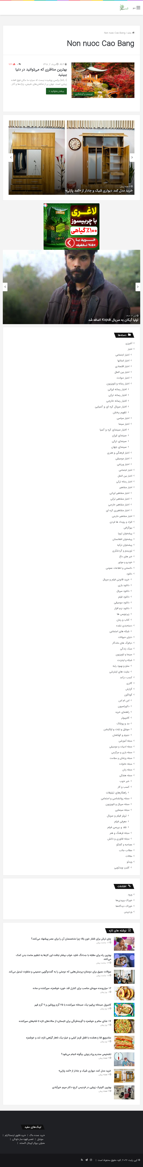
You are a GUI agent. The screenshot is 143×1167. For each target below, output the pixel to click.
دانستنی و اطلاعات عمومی (119, 568)
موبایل (40, 1139)
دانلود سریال (123, 591)
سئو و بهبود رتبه (121, 666)
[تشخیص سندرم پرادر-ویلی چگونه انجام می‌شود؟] (124, 1059)
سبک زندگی (126, 649)
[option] (71, 157)
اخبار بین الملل (122, 372)
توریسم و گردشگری (122, 551)
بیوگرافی (128, 528)
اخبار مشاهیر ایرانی (119, 493)
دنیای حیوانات (125, 637)
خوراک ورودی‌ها (124, 900)
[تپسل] (45, 205)
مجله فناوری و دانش (118, 839)
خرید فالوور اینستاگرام (15, 1135)
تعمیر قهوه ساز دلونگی (23, 1139)
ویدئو (129, 862)
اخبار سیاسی (123, 418)
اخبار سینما (124, 424)
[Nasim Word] (123, 7)
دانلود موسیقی (121, 603)
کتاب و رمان (123, 620)
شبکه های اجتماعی (119, 631)
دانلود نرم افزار (121, 608)
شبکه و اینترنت (124, 660)
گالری (129, 683)
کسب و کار (123, 787)
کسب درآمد (126, 677)
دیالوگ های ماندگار (122, 643)
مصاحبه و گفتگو (124, 845)
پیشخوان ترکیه (124, 545)
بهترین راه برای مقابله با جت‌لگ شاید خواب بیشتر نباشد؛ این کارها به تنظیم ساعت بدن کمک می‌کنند (63, 957)
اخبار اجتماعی (122, 355)
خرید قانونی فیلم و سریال (116, 580)
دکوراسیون (123, 706)
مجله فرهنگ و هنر (119, 833)
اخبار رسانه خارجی (116, 401)
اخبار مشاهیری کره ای (117, 510)
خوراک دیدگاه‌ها (124, 906)
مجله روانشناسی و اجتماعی (115, 798)
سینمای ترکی (119, 441)
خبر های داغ (125, 557)
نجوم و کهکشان (120, 735)
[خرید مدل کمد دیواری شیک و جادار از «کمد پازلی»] (124, 1076)
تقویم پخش (120, 412)
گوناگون (128, 695)
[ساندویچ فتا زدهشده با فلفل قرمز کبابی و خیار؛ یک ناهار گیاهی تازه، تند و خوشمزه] (124, 1043)
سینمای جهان (119, 447)
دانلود (129, 574)
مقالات (128, 856)
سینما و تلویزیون (124, 654)
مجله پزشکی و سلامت (121, 758)
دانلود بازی (123, 585)
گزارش (128, 689)
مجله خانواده (125, 764)
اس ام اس (123, 701)
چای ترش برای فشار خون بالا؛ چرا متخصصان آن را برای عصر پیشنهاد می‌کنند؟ (71, 939)
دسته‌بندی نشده (124, 626)
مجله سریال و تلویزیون (117, 804)
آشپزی (128, 343)
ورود (130, 895)
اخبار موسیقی (122, 459)
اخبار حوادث (123, 378)
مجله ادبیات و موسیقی (120, 747)
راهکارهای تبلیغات (116, 793)
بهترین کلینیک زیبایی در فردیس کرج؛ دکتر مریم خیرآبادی (81, 1087)
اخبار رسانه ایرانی (117, 389)
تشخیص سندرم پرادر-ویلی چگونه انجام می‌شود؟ (86, 1054)
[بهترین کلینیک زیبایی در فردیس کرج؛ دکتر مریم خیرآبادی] (124, 1092)
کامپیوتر (125, 718)
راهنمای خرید (122, 712)
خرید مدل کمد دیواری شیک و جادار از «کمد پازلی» (99, 190)
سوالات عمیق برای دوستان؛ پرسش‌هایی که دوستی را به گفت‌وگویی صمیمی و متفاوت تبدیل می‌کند (60, 972)
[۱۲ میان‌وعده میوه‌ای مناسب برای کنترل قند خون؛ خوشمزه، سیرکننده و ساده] (124, 993)
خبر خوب (124, 781)
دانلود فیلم (123, 597)
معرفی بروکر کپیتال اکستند (32, 1143)
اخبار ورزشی (123, 464)
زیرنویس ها (123, 614)
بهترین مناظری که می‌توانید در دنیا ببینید (41, 72)
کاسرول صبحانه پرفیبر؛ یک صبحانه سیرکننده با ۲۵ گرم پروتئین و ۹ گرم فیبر (72, 1005)
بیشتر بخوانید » (56, 91)
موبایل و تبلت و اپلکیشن (116, 729)
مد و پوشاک (123, 724)
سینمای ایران (119, 436)
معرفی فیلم (120, 822)
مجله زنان (127, 770)
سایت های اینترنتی (119, 672)
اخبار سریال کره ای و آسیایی (111, 407)
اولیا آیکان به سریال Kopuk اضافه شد (113, 319)
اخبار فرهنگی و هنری (118, 453)
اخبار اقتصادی (122, 366)
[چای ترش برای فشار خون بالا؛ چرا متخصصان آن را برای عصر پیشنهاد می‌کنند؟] (124, 944)
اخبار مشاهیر (125, 487)
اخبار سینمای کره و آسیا (113, 430)
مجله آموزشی (125, 741)
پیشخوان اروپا (125, 533)
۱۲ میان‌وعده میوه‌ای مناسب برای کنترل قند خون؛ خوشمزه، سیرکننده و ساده (72, 988)
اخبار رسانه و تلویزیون (118, 384)
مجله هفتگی (125, 775)
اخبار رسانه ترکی (118, 395)
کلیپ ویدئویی (121, 868)
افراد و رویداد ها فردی (121, 522)
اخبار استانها (123, 361)
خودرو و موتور (125, 562)
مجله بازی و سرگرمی (121, 752)
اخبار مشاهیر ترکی (119, 499)
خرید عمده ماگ (37, 1135)
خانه (129, 33)
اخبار (130, 349)
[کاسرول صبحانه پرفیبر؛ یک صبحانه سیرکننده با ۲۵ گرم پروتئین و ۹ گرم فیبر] (124, 1010)
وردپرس (128, 912)
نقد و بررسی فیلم (117, 827)
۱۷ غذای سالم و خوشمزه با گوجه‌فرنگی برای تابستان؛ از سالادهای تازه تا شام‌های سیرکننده (65, 1021)
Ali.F (62, 64)
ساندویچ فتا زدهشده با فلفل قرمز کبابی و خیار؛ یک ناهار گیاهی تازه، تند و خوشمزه (68, 1038)
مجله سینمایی (122, 810)
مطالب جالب (125, 850)
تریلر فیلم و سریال (117, 816)
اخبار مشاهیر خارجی (118, 505)
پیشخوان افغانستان (122, 539)
